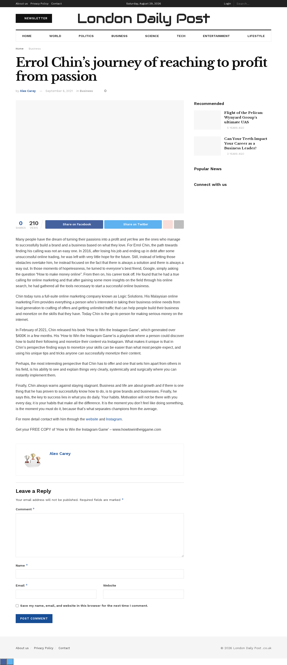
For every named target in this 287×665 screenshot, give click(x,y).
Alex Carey (28, 91)
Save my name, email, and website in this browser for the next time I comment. (84, 605)
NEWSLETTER (35, 18)
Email (22, 585)
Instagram (114, 419)
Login (227, 3)
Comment (25, 509)
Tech (181, 36)
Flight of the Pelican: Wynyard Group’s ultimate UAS (243, 117)
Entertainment (216, 36)
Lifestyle (256, 36)
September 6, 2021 (59, 91)
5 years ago (235, 127)
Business (119, 36)
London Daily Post (143, 18)
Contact (56, 3)
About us (22, 3)
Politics (86, 36)
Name (22, 565)
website (92, 419)
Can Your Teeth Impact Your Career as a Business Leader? (245, 143)
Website (109, 585)
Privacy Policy (39, 3)
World (55, 36)
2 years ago (235, 153)
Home (27, 36)
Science (152, 36)
